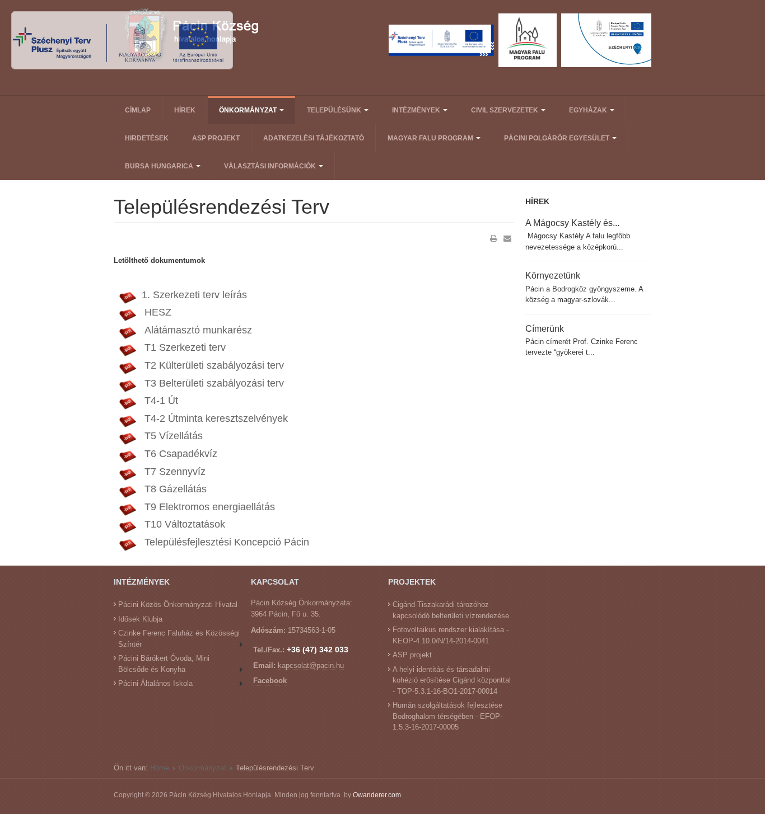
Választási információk (271, 166)
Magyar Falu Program (431, 138)
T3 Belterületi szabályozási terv (213, 383)
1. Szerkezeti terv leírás (194, 294)
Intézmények (417, 110)
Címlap (138, 110)
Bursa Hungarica (160, 166)
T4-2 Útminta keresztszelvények (215, 418)
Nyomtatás (494, 238)
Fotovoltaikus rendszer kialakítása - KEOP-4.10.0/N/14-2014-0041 (451, 635)
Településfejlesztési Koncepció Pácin (225, 542)
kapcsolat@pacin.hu (311, 665)
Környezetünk (552, 275)
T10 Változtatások (183, 524)
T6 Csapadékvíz (179, 453)
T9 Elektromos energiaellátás (208, 506)
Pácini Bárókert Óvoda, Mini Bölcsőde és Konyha (163, 664)
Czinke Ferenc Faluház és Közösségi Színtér (179, 638)
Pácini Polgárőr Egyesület (557, 138)
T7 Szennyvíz (174, 471)
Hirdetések (147, 138)
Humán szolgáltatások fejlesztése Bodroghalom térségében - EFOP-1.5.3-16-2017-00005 (447, 716)
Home (159, 768)
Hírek (184, 110)
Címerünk (544, 328)
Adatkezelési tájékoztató (313, 138)
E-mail (507, 238)
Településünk (335, 110)
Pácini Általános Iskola (155, 683)
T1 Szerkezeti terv (184, 347)
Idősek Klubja (140, 619)
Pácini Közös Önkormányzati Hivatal (177, 604)
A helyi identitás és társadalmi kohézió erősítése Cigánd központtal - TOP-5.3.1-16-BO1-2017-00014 (452, 680)
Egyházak (589, 110)
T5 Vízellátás (172, 435)
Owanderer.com (377, 795)
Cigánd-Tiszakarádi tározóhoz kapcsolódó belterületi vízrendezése (451, 610)
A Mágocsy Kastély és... (572, 223)
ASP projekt (216, 138)
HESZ (156, 312)
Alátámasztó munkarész (197, 330)
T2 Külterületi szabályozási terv (213, 365)
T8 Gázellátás (174, 489)
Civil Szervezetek (505, 110)
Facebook (270, 680)
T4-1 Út (160, 400)
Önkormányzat (248, 110)
